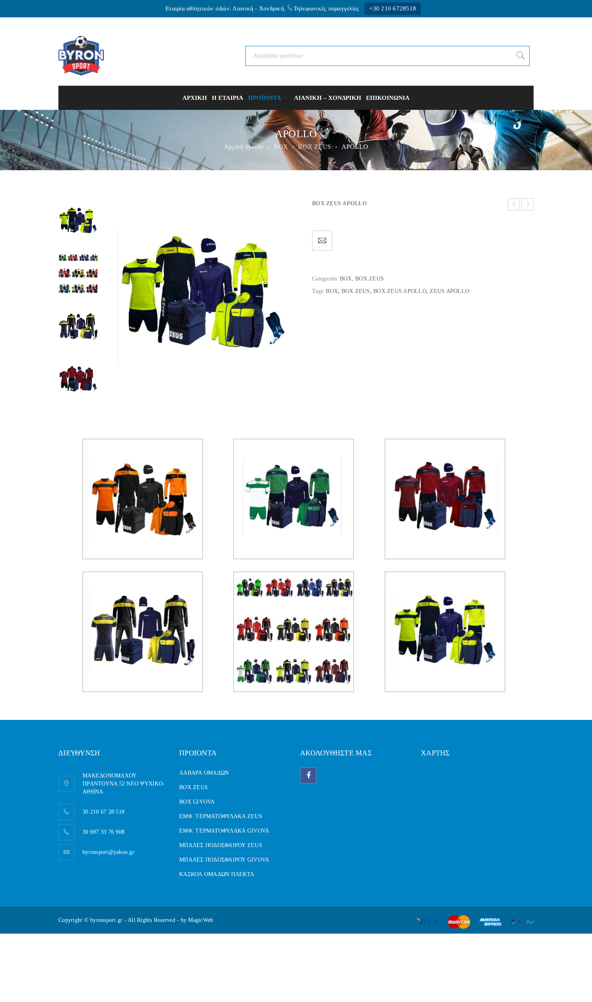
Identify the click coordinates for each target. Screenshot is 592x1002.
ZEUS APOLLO (449, 291)
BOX (280, 146)
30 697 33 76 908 (103, 832)
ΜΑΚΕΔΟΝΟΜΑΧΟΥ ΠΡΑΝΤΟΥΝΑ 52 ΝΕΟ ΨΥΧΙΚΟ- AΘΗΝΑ (124, 784)
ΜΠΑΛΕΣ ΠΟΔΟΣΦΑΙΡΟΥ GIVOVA (224, 860)
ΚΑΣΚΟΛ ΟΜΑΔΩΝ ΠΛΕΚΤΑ (216, 874)
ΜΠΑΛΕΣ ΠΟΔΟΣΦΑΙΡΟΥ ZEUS (220, 845)
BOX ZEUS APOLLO (399, 291)
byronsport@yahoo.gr (109, 852)
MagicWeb (200, 920)
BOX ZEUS (314, 146)
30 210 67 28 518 (103, 812)
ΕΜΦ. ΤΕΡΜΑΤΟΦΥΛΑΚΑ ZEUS (220, 816)
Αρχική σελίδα (243, 146)
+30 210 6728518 (392, 8)
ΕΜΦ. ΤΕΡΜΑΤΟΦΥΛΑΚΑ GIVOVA (224, 831)
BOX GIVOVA (197, 802)
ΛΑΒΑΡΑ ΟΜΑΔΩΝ (204, 773)
